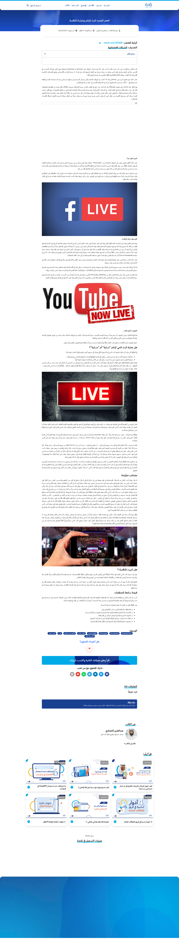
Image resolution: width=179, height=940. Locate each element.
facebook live (126, 633)
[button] (45, 54)
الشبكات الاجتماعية (117, 47)
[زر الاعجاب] (89, 648)
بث (59, 633)
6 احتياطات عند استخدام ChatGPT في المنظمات (51, 787)
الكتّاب (67, 5)
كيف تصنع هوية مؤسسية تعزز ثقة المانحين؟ (93, 787)
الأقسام (91, 5)
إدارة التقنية (104, 762)
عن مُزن (99, 5)
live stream (114, 633)
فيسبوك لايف (89, 636)
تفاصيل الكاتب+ (130, 743)
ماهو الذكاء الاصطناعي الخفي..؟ (97, 821)
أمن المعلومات (103, 797)
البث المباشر (81, 633)
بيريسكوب (51, 633)
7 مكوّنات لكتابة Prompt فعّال (54, 821)
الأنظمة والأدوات (59, 762)
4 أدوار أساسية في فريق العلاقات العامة (138, 821)
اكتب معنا (75, 5)
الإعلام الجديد (91, 633)
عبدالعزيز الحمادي (114, 731)
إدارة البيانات (147, 762)
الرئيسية (107, 5)
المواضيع (83, 5)
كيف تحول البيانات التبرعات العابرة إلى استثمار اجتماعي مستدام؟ (136, 787)
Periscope (103, 633)
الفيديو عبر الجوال (69, 633)
